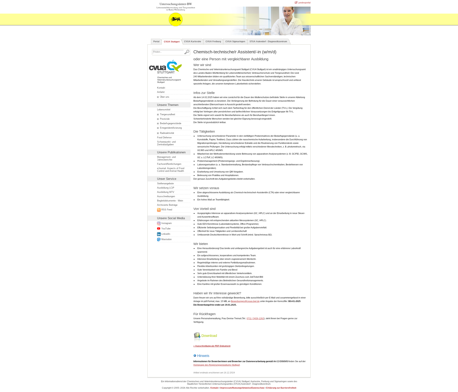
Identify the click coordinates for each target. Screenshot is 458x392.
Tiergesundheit (167, 114)
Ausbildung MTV (165, 192)
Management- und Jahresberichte (166, 158)
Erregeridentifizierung (170, 127)
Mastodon (166, 239)
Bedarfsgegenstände (170, 123)
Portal (156, 41)
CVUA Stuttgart (172, 41)
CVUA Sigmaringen (235, 41)
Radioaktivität (166, 133)
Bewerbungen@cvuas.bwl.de (245, 301)
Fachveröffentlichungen (169, 164)
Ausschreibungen (166, 196)
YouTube (165, 228)
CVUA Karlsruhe (192, 41)
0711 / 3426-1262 (255, 318)
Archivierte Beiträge (167, 205)
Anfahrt (161, 92)
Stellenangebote (165, 183)
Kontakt (161, 87)
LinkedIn (165, 234)
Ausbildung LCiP (165, 187)
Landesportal (304, 2)
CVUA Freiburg (213, 41)
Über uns (164, 97)
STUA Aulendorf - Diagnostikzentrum (268, 41)
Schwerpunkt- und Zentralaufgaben (166, 143)
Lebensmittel (163, 109)
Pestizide (164, 119)
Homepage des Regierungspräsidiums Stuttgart (216, 365)
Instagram (166, 223)
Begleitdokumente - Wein (170, 200)
